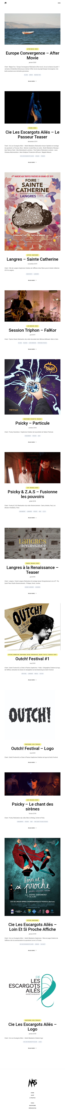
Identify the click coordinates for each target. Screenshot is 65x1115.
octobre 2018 (32, 428)
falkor (25, 342)
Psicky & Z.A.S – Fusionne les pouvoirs (32, 494)
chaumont (28, 435)
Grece (31, 74)
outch (41, 673)
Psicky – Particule (32, 423)
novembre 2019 (32, 264)
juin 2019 (32, 335)
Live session (30, 326)
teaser (43, 156)
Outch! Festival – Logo (32, 748)
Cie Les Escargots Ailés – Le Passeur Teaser (32, 134)
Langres (36, 274)
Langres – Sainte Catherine (32, 259)
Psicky (34, 435)
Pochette (33, 419)
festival (24, 673)
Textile (45, 654)
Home (32, 1092)
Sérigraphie (34, 654)
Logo (33, 744)
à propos (32, 1097)
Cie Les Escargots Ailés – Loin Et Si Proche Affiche (32, 927)
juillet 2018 (32, 501)
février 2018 (32, 813)
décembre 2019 (32, 141)
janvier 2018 (32, 934)
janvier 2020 (32, 62)
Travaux (39, 419)
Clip (28, 487)
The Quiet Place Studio (41, 821)
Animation (16, 654)
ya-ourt (43, 944)
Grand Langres (29, 587)
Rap (39, 435)
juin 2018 (32, 577)
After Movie (30, 49)
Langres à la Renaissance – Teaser (32, 570)
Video (36, 49)
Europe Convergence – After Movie (32, 55)
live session (32, 342)
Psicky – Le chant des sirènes (32, 806)
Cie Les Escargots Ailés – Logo (32, 1027)
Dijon (26, 74)
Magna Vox (37, 74)
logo (40, 1041)
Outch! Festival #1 (32, 658)
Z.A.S (44, 511)
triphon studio (42, 342)
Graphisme (35, 255)
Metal (36, 673)
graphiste (29, 274)
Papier (28, 654)
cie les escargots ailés (27, 156)
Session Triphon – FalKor (32, 330)
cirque (37, 156)
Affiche (29, 255)
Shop (32, 1095)
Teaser (31, 128)
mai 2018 (32, 663)
